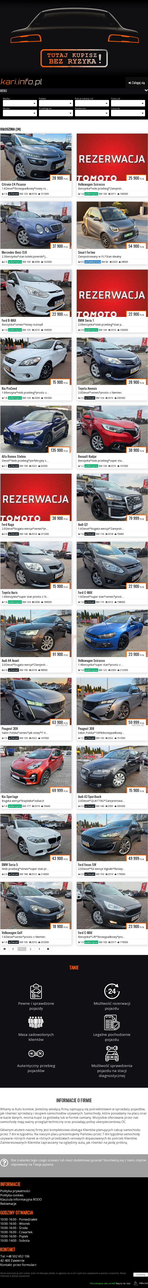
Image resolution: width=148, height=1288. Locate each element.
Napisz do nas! (110, 1283)
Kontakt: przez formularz (18, 1265)
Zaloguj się (138, 82)
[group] (74, 38)
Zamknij (140, 1274)
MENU (3, 90)
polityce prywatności (21, 1276)
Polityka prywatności (15, 1191)
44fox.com (143, 1283)
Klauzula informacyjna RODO (21, 1199)
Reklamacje (8, 1204)
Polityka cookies (12, 1195)
